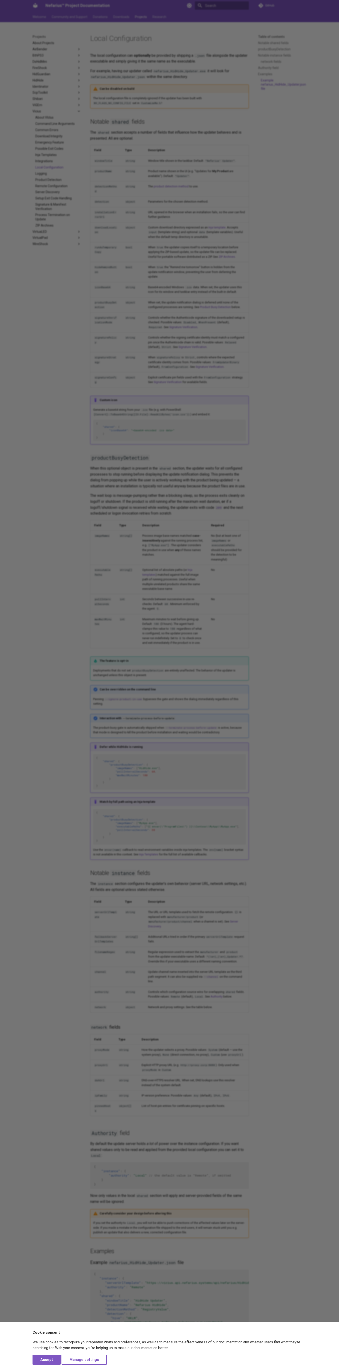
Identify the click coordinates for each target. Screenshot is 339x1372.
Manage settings (84, 1359)
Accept (46, 1359)
